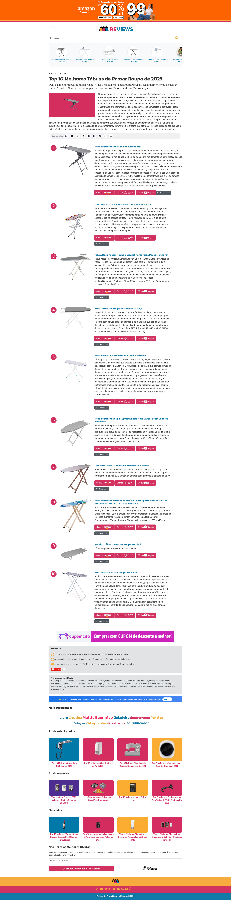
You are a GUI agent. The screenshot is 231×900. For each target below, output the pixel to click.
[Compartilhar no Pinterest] (94, 136)
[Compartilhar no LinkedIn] (83, 136)
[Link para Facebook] (113, 889)
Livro (64, 717)
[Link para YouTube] (101, 889)
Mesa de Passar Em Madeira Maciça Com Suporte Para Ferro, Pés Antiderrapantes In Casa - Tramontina (130, 502)
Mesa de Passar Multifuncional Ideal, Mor (117, 146)
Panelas (157, 717)
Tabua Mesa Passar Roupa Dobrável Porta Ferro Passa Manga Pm (131, 255)
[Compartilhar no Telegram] (88, 136)
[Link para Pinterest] (97, 889)
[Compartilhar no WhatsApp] (66, 136)
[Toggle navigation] (52, 28)
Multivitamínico (98, 717)
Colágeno (80, 723)
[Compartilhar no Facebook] (72, 136)
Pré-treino (116, 723)
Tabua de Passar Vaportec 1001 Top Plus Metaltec (122, 204)
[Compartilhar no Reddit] (99, 136)
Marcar (167, 699)
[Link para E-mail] (118, 889)
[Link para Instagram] (110, 889)
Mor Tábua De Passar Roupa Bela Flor (115, 572)
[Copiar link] (110, 136)
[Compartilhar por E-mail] (105, 136)
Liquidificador (137, 723)
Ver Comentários (163, 193)
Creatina (75, 717)
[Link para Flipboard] (126, 889)
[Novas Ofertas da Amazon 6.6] (115, 10)
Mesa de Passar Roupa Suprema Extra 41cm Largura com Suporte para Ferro (131, 420)
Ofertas (99, 192)
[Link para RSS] (122, 889)
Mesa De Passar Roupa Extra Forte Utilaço (118, 308)
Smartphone (140, 717)
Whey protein (97, 723)
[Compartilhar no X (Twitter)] (77, 136)
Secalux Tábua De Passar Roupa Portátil (117, 544)
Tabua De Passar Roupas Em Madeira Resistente (121, 465)
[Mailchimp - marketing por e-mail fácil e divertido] (150, 870)
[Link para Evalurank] (133, 889)
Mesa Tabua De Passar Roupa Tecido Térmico (120, 355)
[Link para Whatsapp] (130, 889)
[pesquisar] (177, 37)
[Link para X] (106, 889)
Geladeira (121, 717)
